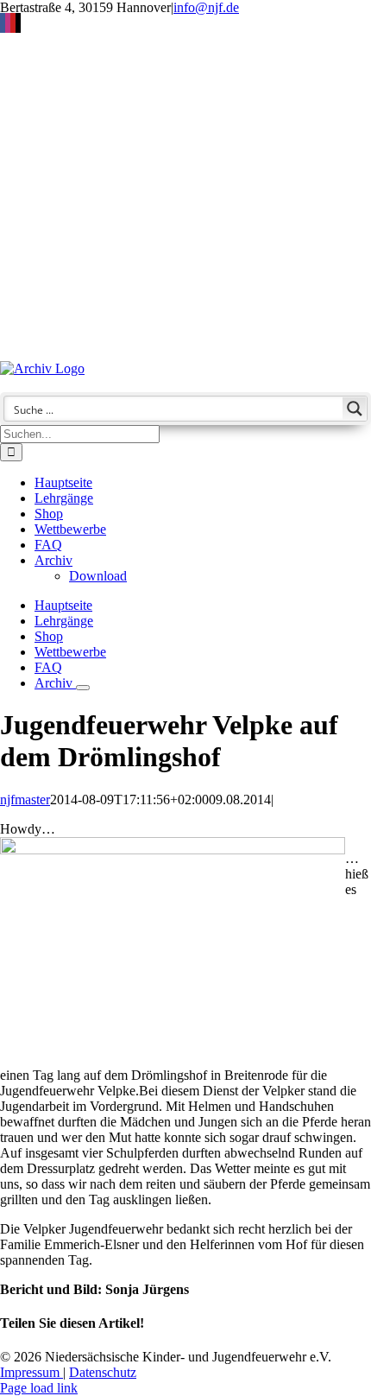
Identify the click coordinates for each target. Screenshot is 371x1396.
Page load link (39, 1387)
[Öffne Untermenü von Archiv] (83, 687)
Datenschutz (102, 1372)
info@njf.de (206, 7)
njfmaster (25, 799)
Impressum (31, 1372)
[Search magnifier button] (355, 409)
